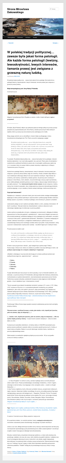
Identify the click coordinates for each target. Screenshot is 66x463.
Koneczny (31, 451)
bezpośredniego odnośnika (19, 453)
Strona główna (11, 37)
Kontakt (35, 37)
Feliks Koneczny (40, 408)
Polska (36, 451)
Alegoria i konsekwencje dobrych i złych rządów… (22, 401)
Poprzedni (10, 43)
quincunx (29, 410)
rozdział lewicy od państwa (40, 410)
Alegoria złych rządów (16, 408)
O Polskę (18, 451)
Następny (56, 43)
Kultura (14, 451)
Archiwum (28, 37)
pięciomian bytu (11, 410)
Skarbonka (20, 37)
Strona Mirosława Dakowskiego (18, 10)
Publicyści (23, 451)
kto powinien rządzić (51, 408)
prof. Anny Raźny (21, 410)
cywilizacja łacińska (29, 408)
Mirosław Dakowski (46, 451)
